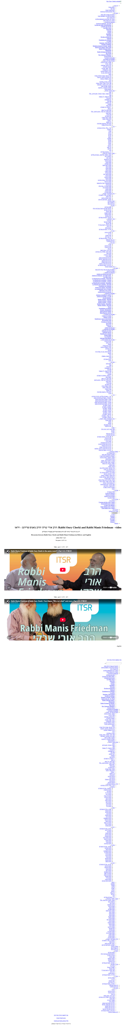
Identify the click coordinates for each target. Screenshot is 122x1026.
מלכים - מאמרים (107, 410)
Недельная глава (106, 320)
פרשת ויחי (108, 806)
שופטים (109, 138)
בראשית (109, 129)
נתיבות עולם (108, 228)
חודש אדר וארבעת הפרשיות (104, 123)
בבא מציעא (112, 928)
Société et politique (106, 44)
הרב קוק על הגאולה (106, 262)
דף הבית (116, 5)
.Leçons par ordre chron (108, 676)
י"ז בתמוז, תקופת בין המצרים (104, 375)
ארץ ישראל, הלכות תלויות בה (107, 468)
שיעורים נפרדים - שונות (109, 61)
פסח (110, 95)
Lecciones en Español (109, 59)
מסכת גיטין (112, 925)
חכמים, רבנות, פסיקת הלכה (108, 462)
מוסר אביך (108, 253)
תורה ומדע (108, 342)
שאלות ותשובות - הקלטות (104, 87)
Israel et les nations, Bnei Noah (103, 47)
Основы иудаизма (106, 322)
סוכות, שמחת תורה (106, 386)
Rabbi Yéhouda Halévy (105, 49)
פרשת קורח (108, 854)
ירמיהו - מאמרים (107, 412)
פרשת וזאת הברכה (106, 881)
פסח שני (109, 101)
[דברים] (111, 863)
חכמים (109, 423)
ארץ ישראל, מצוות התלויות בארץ (103, 75)
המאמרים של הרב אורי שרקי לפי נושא (105, 269)
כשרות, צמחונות (111, 733)
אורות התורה (108, 247)
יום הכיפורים (108, 116)
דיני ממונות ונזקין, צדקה (109, 483)
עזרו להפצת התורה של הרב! (61, 1015)
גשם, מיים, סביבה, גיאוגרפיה (104, 84)
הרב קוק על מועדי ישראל (105, 259)
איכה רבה (108, 157)
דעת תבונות (108, 235)
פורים (110, 393)
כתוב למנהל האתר (110, 10)
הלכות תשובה (107, 213)
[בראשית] (109, 787)
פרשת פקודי (108, 825)
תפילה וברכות (111, 201)
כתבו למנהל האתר (61, 1018)
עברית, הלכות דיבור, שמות (108, 460)
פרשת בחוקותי (107, 843)
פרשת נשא (108, 849)
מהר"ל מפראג (111, 219)
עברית (113, 514)
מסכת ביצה (108, 169)
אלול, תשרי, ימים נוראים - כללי (107, 763)
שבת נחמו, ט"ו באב (106, 110)
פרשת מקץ (108, 803)
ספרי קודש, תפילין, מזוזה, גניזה (107, 481)
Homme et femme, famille (108, 697)
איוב (110, 150)
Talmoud (109, 38)
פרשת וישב (108, 801)
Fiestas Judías (107, 335)
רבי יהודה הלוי (111, 204)
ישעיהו (109, 143)
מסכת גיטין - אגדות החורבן (104, 180)
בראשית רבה (108, 156)
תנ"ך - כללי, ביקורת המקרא (104, 128)
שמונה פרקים (108, 207)
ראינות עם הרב (107, 359)
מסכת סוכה (108, 168)
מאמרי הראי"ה (107, 254)
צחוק (110, 357)
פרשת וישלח (108, 800)
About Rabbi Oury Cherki (108, 503)
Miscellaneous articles (105, 313)
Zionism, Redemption (105, 310)
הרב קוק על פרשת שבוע (105, 257)
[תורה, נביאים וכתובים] (106, 784)
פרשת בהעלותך (107, 851)
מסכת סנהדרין (111, 931)
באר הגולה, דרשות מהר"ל (104, 225)
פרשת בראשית (107, 790)
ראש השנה (108, 113)
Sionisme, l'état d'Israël (105, 43)
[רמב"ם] (114, 951)
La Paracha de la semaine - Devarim (101, 284)
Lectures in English (110, 58)
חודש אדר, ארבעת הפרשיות (104, 392)
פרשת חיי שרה (107, 796)
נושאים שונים (108, 89)
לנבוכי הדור (108, 256)
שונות (110, 360)
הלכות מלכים (108, 214)
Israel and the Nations (105, 311)
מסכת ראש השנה (106, 165)
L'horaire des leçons (106, 26)
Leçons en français (110, 22)
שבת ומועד (112, 465)
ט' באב (109, 108)
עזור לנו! (113, 8)
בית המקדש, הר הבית (109, 469)
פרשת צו (109, 831)
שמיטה (109, 350)
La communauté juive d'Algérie (103, 289)
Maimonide (108, 50)
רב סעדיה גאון (111, 202)
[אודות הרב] (112, 499)
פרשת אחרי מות (107, 837)
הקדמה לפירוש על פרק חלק (108, 954)
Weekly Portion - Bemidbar (104, 304)
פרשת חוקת (108, 855)
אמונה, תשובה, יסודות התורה (107, 457)
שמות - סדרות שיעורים (105, 809)
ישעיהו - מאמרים (107, 411)
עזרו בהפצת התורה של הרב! (114, 656)
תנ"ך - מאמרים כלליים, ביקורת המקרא (101, 396)
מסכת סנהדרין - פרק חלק (105, 186)
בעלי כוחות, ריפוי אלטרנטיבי (107, 484)
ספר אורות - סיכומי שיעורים (104, 436)
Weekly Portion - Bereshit (104, 299)
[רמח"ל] (110, 231)
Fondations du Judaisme (105, 286)
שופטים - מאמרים (106, 407)
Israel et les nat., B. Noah (108, 699)
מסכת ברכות (108, 160)
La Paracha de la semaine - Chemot (102, 280)
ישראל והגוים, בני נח (106, 72)
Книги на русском (109, 496)
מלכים (109, 141)
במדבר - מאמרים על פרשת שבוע (103, 402)
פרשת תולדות (107, 797)
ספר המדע (108, 211)
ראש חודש (108, 363)
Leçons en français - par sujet (103, 23)
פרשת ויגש (108, 804)
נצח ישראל (108, 223)
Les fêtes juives (107, 28)
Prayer (109, 307)
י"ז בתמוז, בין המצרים (106, 107)
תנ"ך (113, 126)
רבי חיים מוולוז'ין (111, 241)
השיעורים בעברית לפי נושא (108, 14)
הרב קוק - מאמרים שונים (105, 450)
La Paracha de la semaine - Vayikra (102, 281)
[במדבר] (110, 845)
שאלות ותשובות (114, 451)
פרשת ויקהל (108, 824)
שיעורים (116, 13)
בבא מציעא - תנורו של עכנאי (104, 183)
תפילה (113, 427)
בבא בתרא (108, 184)
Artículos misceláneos (105, 338)
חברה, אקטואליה (107, 70)
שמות (110, 131)
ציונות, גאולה (111, 466)
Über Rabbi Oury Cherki (108, 508)
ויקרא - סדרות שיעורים (105, 828)
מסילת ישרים (108, 232)
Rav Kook (108, 53)
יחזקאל (109, 146)
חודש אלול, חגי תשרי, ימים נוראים (102, 380)
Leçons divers (107, 56)
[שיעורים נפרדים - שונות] (102, 61)
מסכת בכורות (108, 192)
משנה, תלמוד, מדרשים (109, 153)
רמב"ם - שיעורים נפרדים (105, 217)
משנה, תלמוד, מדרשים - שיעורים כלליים (101, 155)
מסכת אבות (108, 189)
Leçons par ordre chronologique (103, 25)
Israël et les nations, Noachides (103, 287)
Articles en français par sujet (104, 274)
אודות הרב (115, 499)
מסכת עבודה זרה (107, 187)
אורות (109, 244)
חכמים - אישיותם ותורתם (104, 199)
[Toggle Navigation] (120, 3)
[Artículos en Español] (103, 329)
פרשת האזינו (108, 879)
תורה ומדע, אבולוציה (106, 65)
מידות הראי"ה (107, 439)
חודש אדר (112, 775)
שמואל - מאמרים (107, 408)
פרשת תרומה (108, 819)
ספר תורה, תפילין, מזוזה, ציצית (103, 83)
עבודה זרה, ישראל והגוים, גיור (107, 472)
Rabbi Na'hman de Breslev (104, 52)
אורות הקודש (108, 245)
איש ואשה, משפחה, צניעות (108, 475)
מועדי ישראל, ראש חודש (108, 745)
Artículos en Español (109, 329)
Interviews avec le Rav (105, 290)
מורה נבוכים (108, 216)
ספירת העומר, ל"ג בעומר (105, 96)
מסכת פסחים (108, 163)
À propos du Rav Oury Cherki (107, 502)
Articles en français (110, 272)
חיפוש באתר (111, 7)
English (113, 517)
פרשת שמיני (108, 833)
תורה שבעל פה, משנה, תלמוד (107, 418)
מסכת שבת (108, 162)
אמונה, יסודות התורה (106, 62)
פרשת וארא (108, 812)
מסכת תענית (108, 171)
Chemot (109, 31)
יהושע (109, 137)
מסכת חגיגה (108, 175)
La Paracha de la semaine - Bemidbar (101, 283)
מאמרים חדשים (111, 271)
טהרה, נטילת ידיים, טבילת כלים (107, 480)
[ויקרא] (111, 827)
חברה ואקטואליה (107, 345)
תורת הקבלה (108, 426)
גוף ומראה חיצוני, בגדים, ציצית (107, 477)
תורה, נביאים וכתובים (112, 784)
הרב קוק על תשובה (106, 260)
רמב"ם (113, 205)
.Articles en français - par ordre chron (101, 275)
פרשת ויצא (108, 798)
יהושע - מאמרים (107, 405)
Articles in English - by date (104, 296)
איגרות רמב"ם (107, 210)
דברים (109, 135)
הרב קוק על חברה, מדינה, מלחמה (103, 448)
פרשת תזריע (108, 834)
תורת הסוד (108, 196)
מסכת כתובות (107, 177)
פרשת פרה (112, 781)
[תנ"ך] (111, 395)
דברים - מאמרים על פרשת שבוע (103, 404)
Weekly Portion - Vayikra (104, 302)
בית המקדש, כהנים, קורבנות (104, 77)
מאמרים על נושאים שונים (108, 339)
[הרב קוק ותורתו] (106, 435)
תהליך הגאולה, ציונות (106, 347)
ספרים (116, 490)
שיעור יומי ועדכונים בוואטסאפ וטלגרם (105, 19)
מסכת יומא (108, 166)
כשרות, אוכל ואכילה (109, 478)
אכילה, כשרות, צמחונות (105, 81)
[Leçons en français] (104, 22)
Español (112, 520)
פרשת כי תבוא (107, 875)
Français (112, 516)
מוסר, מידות (108, 64)
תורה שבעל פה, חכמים (109, 193)
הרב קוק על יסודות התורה (104, 444)
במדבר (109, 134)
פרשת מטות (108, 860)
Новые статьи (107, 317)
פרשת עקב (108, 869)
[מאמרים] (113, 268)
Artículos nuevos (106, 332)
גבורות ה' (109, 220)
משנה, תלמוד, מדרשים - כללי (107, 900)
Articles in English (110, 293)
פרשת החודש (111, 782)
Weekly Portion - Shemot (104, 301)
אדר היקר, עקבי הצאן (105, 250)
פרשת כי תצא (107, 873)
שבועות (109, 104)
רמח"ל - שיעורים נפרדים (105, 238)
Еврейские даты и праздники (103, 319)
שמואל (109, 140)
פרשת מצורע (108, 836)
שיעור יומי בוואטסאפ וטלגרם (110, 670)
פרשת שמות (108, 810)
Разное (109, 326)
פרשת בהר (108, 842)
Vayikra (109, 32)
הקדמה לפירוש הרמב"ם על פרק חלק (102, 208)
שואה (110, 74)
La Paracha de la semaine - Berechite (101, 278)
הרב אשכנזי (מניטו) (110, 266)
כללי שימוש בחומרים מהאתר (107, 11)
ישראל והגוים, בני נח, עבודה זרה (103, 351)
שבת (110, 92)
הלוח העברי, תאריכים (109, 486)
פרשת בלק (108, 857)
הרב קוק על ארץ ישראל (105, 263)
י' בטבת (109, 120)
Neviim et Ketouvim (106, 37)
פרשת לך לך (108, 793)
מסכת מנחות (108, 190)
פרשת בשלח (108, 815)
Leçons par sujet (110, 675)
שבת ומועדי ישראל (110, 90)
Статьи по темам (106, 316)
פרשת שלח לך (107, 852)
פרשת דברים (108, 866)
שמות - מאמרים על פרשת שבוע (103, 399)
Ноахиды (108, 325)
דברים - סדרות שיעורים (105, 864)
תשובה (109, 344)
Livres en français (110, 493)
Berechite (108, 29)
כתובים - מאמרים (106, 417)
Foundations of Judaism (105, 308)
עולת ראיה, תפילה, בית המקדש (103, 251)
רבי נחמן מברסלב (110, 240)
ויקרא (109, 132)
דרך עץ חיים (108, 237)
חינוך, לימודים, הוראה (109, 474)
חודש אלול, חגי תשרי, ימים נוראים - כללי (101, 111)
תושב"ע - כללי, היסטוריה (105, 195)
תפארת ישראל (107, 222)
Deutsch (112, 522)
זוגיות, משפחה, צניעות (105, 78)
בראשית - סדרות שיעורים (104, 788)
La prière (109, 41)
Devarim (109, 35)
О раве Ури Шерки (109, 505)
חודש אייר (108, 98)
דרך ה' (109, 234)
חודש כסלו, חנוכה (106, 119)
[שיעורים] (113, 13)
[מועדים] (110, 362)
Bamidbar (108, 34)
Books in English (110, 495)
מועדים (113, 362)
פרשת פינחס (108, 858)
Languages (114, 512)
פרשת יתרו (108, 816)
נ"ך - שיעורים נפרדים (106, 152)
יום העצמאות (108, 99)
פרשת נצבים (108, 876)
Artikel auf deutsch (110, 327)
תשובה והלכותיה (107, 67)
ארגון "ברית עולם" (113, 511)
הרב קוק (112, 242)
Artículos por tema (106, 330)
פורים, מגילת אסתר (106, 125)
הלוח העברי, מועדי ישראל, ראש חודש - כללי (100, 93)
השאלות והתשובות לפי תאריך (107, 456)
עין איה (109, 248)
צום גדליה (108, 114)
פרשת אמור (108, 840)
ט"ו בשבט (108, 122)
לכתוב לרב (115, 509)
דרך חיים (109, 226)
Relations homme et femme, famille (102, 46)
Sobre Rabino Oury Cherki (108, 506)
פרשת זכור (112, 778)
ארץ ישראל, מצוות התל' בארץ (107, 727)
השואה (109, 353)
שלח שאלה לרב (111, 453)
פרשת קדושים (107, 839)
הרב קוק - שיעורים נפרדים (104, 265)
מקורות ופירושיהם (110, 459)
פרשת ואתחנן (107, 867)
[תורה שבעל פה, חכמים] (105, 939)
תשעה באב (108, 377)
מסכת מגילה (108, 172)
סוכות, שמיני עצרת (106, 117)
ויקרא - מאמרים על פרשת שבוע (103, 401)
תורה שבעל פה (107, 424)
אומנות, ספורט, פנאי (106, 86)
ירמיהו (109, 144)
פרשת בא (108, 813)
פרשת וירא (108, 794)
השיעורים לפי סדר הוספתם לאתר (106, 16)
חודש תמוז (108, 105)
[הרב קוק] (113, 988)
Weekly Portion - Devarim (104, 305)
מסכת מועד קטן (107, 174)
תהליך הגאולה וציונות (106, 71)
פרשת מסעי (108, 861)
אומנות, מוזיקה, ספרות (109, 487)
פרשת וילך (108, 878)
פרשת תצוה (108, 821)
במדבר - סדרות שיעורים (105, 846)
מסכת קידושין (107, 181)
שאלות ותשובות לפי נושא (108, 454)
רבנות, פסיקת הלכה (106, 198)
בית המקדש (108, 348)
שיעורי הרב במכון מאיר (109, 20)
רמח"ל (113, 231)
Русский (112, 519)
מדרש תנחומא (107, 159)
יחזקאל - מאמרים (107, 414)
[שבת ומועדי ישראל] (107, 742)
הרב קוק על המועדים (106, 442)
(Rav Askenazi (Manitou (105, 55)
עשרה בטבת (108, 389)
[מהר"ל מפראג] (107, 219)
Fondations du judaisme (105, 40)
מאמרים (116, 268)
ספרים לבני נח (111, 498)
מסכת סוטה (108, 178)
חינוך (110, 80)
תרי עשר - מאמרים (106, 415)
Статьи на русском (109, 314)
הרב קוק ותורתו (111, 435)
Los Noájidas (107, 336)
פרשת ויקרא (108, 830)
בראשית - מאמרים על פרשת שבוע (102, 398)
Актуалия (108, 323)
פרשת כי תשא (107, 822)
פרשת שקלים (111, 776)
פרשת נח (109, 791)
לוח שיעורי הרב (111, 17)
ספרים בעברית (111, 492)
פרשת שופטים (107, 872)
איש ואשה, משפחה (106, 356)
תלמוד (109, 421)
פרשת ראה (108, 870)
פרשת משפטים (107, 818)
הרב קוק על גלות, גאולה (105, 447)
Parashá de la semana (105, 333)
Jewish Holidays (107, 298)
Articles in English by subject (103, 295)
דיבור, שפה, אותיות (106, 68)
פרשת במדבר (108, 848)
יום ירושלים (108, 102)
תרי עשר (109, 147)
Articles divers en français (104, 292)
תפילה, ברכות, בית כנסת (108, 463)
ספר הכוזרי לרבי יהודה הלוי (108, 429)
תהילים (109, 149)
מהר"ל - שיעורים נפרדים (105, 229)
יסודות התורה (107, 341)
